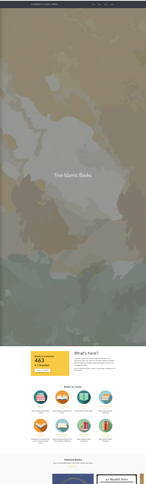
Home (93, 4)
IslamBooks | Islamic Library (44, 4)
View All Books (42, 370)
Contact (112, 4)
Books (99, 4)
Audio (105, 4)
